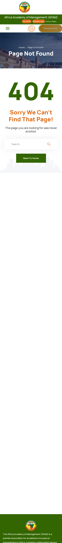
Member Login (38, 21)
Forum (48, 21)
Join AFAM (26, 21)
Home (22, 47)
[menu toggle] (8, 28)
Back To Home (31, 158)
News (54, 21)
